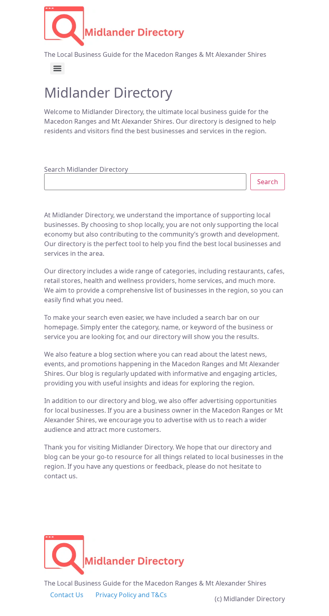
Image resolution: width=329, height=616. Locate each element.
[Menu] (57, 68)
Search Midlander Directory (86, 169)
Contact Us (66, 594)
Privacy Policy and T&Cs (131, 594)
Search (267, 181)
